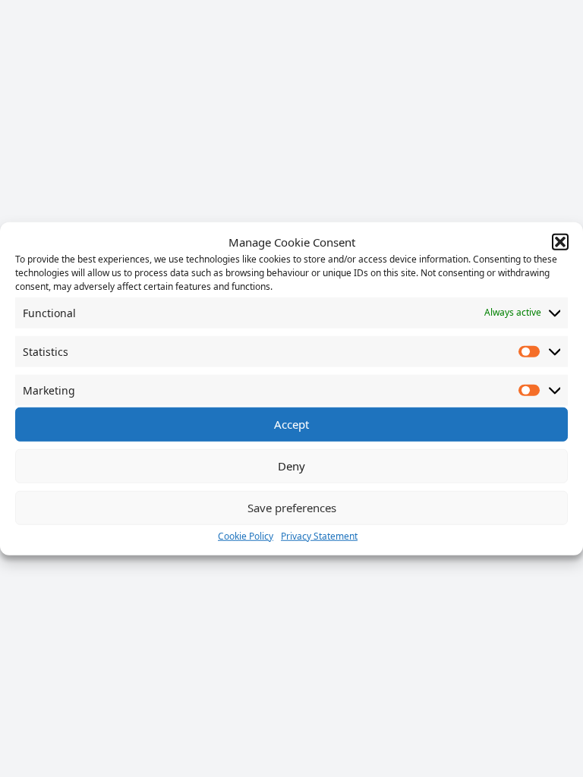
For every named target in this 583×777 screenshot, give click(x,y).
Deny (291, 465)
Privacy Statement (319, 535)
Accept (291, 424)
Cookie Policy (245, 535)
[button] (560, 242)
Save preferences (291, 507)
